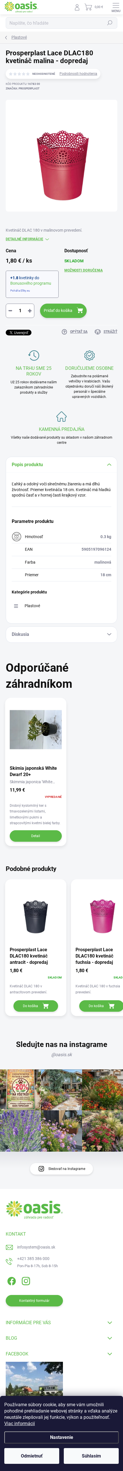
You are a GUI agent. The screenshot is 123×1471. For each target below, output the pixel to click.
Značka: (22, 88)
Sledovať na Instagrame (66, 1169)
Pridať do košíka (58, 310)
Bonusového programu (30, 283)
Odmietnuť (32, 1456)
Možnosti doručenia (83, 270)
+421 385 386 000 (33, 1258)
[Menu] (116, 7)
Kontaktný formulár (34, 1301)
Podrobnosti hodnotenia (78, 74)
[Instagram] (25, 1280)
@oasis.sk (61, 1054)
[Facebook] (11, 1280)
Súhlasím (91, 1456)
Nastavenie (61, 1437)
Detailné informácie (24, 239)
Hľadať (109, 23)
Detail (35, 836)
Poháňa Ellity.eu (20, 290)
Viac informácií (19, 1423)
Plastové (32, 605)
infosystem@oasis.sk (36, 1247)
